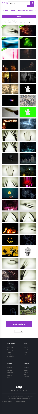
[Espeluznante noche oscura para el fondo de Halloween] (10, 193)
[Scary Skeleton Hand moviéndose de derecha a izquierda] (27, 205)
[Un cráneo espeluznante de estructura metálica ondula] (27, 251)
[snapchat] (23, 391)
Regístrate (30, 5)
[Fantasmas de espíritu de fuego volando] (10, 100)
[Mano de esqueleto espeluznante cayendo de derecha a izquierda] (10, 298)
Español (9, 370)
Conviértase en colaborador (11, 355)
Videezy (9, 352)
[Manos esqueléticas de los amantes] (27, 228)
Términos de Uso (7, 401)
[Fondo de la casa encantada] (27, 170)
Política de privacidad (19, 401)
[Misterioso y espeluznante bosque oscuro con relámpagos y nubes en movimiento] (27, 123)
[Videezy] (5, 3)
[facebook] (11, 391)
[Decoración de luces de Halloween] (27, 298)
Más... (9, 377)
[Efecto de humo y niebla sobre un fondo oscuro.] (10, 286)
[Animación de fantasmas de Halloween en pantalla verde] (27, 112)
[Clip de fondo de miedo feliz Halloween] (27, 42)
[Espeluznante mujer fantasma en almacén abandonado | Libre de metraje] (27, 54)
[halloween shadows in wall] (10, 112)
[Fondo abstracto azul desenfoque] (10, 42)
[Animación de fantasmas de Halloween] (27, 89)
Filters (19, 16)
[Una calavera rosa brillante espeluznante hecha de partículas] (10, 205)
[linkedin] (26, 391)
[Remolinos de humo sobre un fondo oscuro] (27, 240)
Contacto (26, 376)
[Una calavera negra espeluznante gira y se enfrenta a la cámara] (10, 158)
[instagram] (20, 391)
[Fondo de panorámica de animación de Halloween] (10, 251)
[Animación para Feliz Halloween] (10, 240)
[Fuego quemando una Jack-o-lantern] (10, 228)
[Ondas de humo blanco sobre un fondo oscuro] (27, 193)
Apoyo (25, 352)
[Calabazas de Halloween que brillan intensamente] (27, 182)
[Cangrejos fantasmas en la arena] (27, 100)
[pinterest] (17, 391)
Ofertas (26, 347)
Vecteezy (10, 350)
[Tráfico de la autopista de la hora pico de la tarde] (10, 275)
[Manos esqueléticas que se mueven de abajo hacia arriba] (10, 135)
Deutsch (9, 375)
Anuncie (26, 350)
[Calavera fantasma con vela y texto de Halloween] (10, 123)
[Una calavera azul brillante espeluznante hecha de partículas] (27, 147)
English (9, 367)
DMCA (25, 355)
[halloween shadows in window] (10, 77)
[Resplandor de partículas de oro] (27, 30)
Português (10, 372)
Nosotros (26, 367)
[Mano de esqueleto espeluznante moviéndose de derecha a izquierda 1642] (10, 263)
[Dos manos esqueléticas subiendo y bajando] (10, 182)
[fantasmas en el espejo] (10, 65)
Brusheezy (10, 347)
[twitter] (14, 391)
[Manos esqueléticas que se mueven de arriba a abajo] (10, 216)
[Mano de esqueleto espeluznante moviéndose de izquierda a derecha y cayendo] (27, 263)
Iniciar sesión (23, 5)
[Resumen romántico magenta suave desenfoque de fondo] (10, 54)
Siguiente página (19, 324)
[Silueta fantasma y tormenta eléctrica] (10, 89)
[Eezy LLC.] (19, 387)
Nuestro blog (26, 373)
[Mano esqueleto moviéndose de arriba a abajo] (27, 135)
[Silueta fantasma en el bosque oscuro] (27, 77)
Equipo (26, 370)
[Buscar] (32, 3)
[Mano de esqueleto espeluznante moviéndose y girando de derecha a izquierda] (27, 286)
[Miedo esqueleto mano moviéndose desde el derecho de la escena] (10, 30)
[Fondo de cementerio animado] (27, 158)
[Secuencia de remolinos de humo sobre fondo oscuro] (10, 309)
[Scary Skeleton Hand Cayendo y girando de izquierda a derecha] (27, 275)
